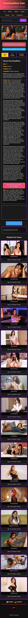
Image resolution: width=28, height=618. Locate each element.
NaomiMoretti (14, 279)
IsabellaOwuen (14, 256)
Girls (5, 11)
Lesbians (7, 15)
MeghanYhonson (14, 525)
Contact (14, 612)
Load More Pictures (14, 223)
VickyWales (14, 436)
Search (23, 20)
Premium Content (21, 55)
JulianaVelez (14, 346)
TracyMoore (14, 548)
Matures (10, 11)
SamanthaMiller (14, 481)
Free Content (12, 55)
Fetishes (16, 11)
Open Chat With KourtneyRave (14, 44)
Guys (13, 15)
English (11, 601)
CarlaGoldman (14, 503)
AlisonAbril (14, 391)
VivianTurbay (14, 324)
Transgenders (20, 15)
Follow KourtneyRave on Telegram (15, 49)
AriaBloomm (14, 593)
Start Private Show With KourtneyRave (14, 185)
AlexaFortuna (14, 368)
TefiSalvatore (14, 458)
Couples (22, 11)
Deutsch (19, 601)
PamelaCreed (14, 301)
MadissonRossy (14, 570)
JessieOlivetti (14, 413)
